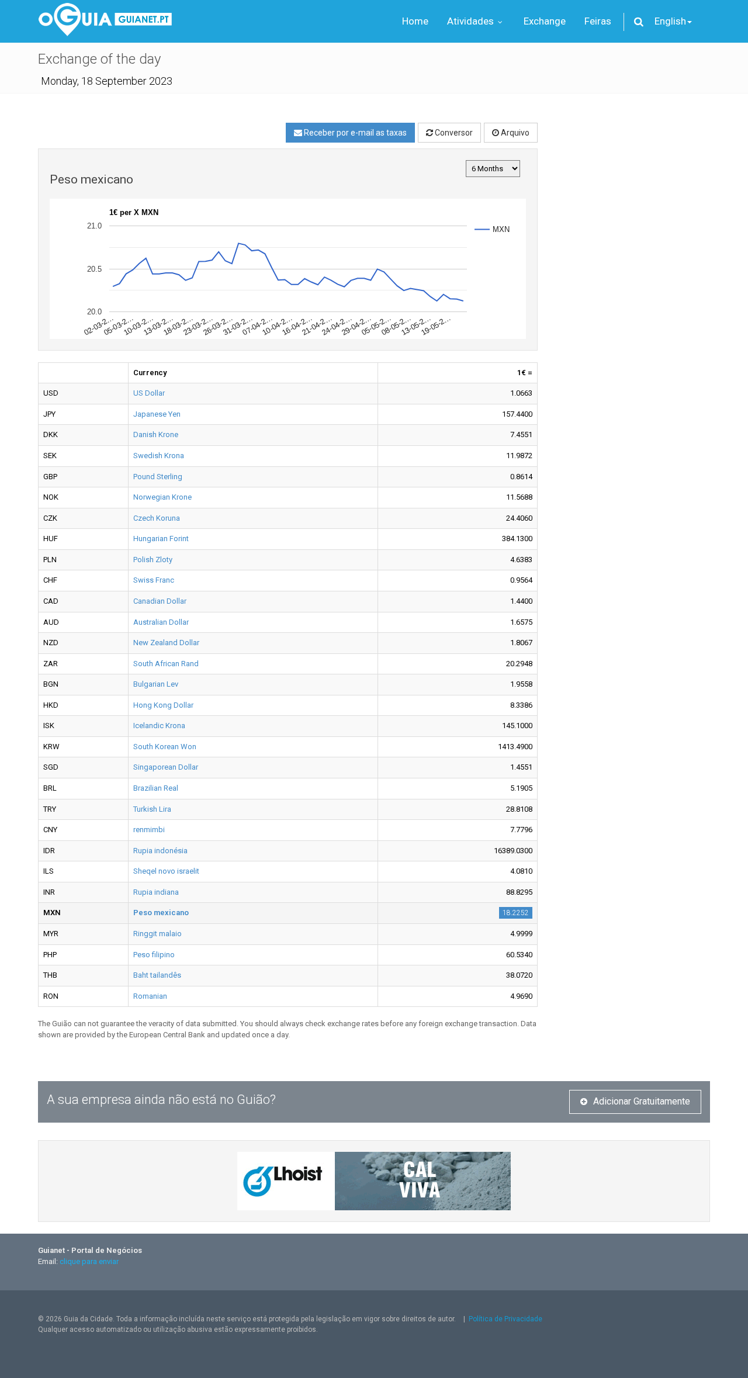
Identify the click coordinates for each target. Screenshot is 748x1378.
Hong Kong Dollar (163, 705)
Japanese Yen (157, 414)
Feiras (597, 21)
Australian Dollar (161, 622)
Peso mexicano (161, 912)
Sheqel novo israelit (166, 871)
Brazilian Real (155, 788)
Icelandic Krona (159, 725)
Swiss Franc (153, 580)
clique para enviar (89, 1261)
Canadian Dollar (159, 601)
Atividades (471, 21)
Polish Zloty (152, 559)
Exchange (545, 21)
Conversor (453, 132)
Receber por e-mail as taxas (354, 132)
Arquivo (514, 132)
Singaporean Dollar (165, 767)
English (670, 21)
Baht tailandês (157, 975)
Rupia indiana (156, 892)
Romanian (150, 996)
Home (415, 21)
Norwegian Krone (162, 497)
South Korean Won (164, 746)
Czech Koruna (156, 518)
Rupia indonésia (160, 850)
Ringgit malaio (157, 933)
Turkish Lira (152, 809)
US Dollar (149, 393)
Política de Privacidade (505, 1319)
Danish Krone (155, 434)
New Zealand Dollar (166, 642)
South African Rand (166, 663)
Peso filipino (154, 954)
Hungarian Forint (161, 538)
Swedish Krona (158, 455)
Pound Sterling (157, 476)
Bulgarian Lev (155, 684)
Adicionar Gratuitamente (641, 1101)
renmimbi (149, 829)
